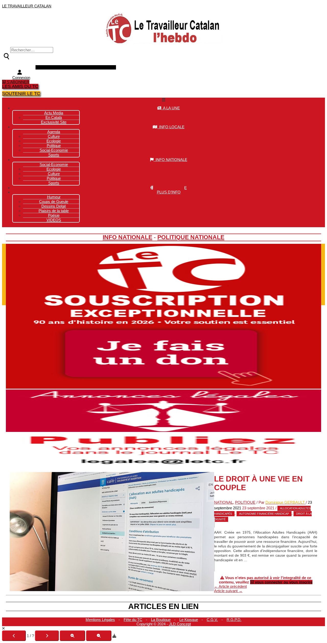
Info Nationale (127, 237)
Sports (53, 155)
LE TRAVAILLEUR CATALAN (26, 6)
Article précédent (230, 586)
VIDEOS (53, 220)
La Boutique (161, 619)
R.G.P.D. (234, 619)
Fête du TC (133, 619)
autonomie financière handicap (264, 513)
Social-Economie (54, 150)
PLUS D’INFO (169, 192)
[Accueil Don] (163, 387)
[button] (163, 100)
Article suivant (228, 591)
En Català (53, 117)
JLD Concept (180, 624)
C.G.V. (212, 619)
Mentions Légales (100, 619)
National (223, 502)
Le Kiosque (188, 619)
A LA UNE (170, 108)
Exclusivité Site (53, 122)
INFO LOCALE (170, 127)
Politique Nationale (190, 237)
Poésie (54, 215)
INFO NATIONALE (170, 159)
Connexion (21, 77)
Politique (54, 178)
